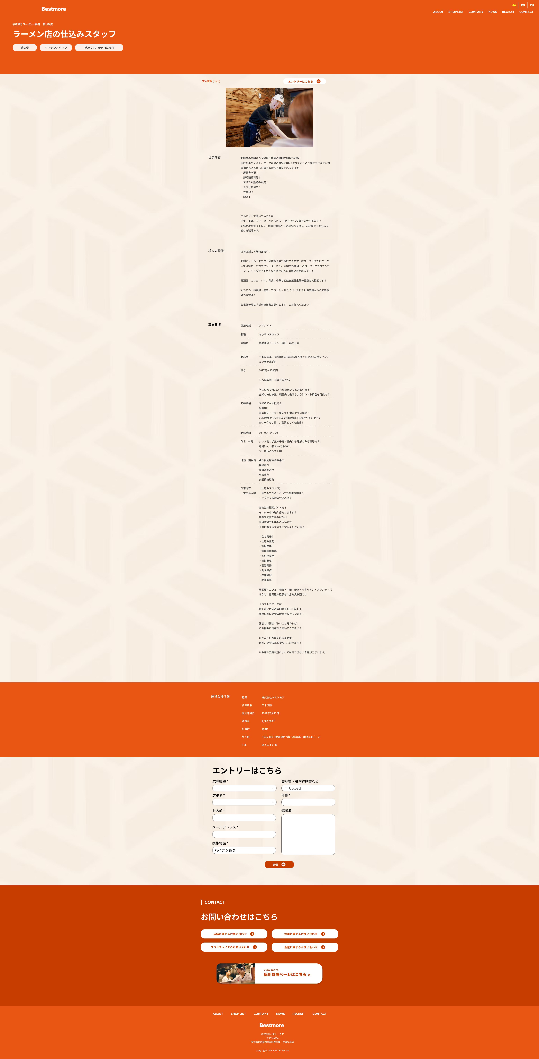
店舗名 (217, 795)
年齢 (284, 795)
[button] (526, 11)
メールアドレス (224, 827)
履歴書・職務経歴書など (299, 781)
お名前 (217, 810)
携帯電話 (219, 843)
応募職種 (219, 781)
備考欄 (286, 810)
